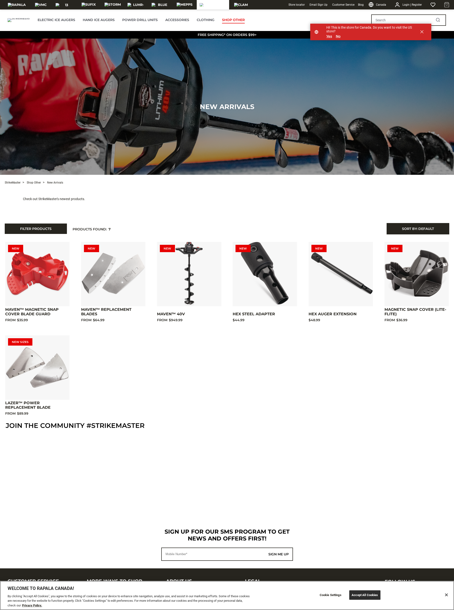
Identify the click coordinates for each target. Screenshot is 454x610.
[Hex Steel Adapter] (265, 274)
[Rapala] (17, 4)
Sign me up (278, 554)
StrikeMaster (13, 182)
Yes (329, 36)
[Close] (446, 595)
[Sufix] (89, 4)
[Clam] (241, 4)
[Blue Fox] (161, 4)
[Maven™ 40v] (189, 274)
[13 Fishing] (65, 4)
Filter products (36, 229)
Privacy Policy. (32, 605)
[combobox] (418, 228)
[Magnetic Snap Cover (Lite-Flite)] (416, 274)
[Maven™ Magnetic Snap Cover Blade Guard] (37, 274)
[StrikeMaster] (213, 4)
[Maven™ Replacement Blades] (113, 274)
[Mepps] (184, 4)
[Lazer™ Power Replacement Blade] (37, 367)
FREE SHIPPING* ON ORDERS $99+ (227, 35)
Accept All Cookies (365, 595)
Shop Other (33, 182)
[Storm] (113, 4)
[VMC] (40, 4)
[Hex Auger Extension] (341, 274)
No (338, 36)
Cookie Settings (330, 595)
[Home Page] (19, 20)
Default (418, 229)
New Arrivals (227, 106)
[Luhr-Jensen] (136, 4)
